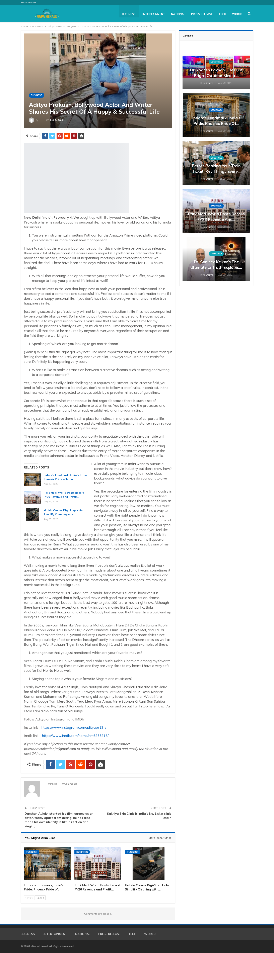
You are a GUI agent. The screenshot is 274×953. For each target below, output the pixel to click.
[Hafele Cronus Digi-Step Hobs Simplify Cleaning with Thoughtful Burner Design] (32, 514)
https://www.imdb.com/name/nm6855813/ (75, 735)
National (178, 14)
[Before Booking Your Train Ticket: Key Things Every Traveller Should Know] (216, 163)
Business (129, 14)
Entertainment (153, 14)
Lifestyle (216, 62)
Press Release (28, 2)
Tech (222, 14)
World (237, 14)
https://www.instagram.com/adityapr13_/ (73, 727)
